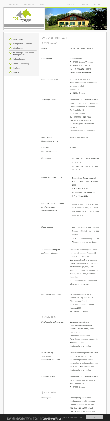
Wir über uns (18, 48)
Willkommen (18, 39)
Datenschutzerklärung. (53, 418)
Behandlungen (19, 59)
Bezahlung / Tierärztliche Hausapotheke (23, 54)
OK (94, 417)
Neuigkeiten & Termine (22, 44)
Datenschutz (18, 72)
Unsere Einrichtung (21, 64)
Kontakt (16, 68)
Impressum (29, 5)
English (85, 5)
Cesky (97, 5)
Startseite (13, 5)
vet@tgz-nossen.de (83, 72)
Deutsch (71, 5)
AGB (42, 5)
